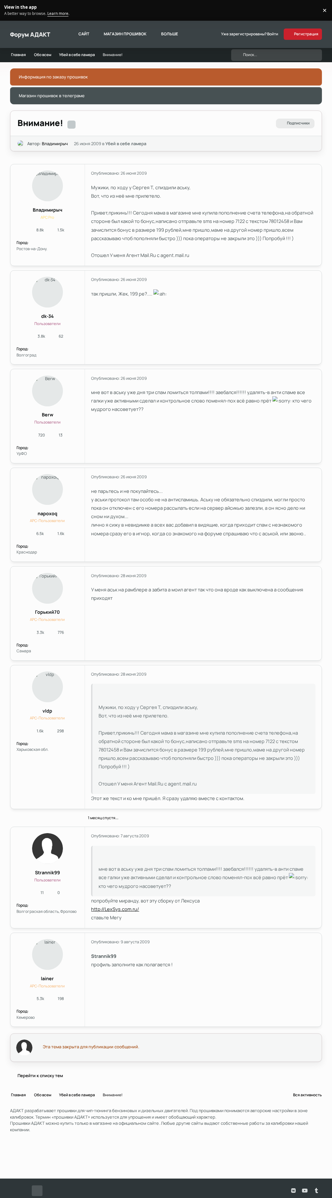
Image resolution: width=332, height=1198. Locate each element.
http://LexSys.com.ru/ (115, 909)
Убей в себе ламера (125, 143)
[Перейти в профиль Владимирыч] (21, 143)
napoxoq (47, 513)
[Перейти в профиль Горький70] (47, 588)
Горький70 (47, 612)
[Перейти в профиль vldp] (47, 686)
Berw (47, 415)
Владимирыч (55, 143)
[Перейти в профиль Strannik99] (47, 848)
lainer (47, 978)
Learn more (11, 10)
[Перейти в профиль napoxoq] (47, 489)
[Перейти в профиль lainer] (47, 954)
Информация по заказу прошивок (53, 77)
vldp (47, 711)
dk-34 (47, 316)
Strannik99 (47, 872)
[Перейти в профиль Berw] (47, 391)
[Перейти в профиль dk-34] (47, 292)
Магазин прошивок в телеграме (52, 96)
